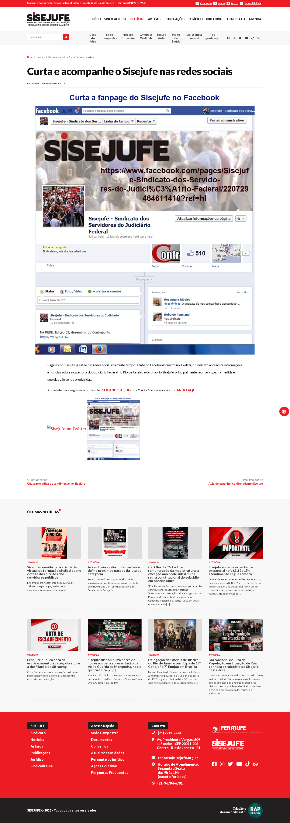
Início (96, 19)
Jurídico (196, 19)
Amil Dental (187, 52)
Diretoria (214, 19)
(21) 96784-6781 (170, 783)
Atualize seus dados (107, 753)
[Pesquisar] (66, 37)
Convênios (99, 746)
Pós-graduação (212, 36)
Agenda (255, 19)
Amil (187, 47)
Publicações (175, 19)
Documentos (101, 740)
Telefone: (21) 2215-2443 (131, 2)
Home (30, 57)
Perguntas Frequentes (109, 772)
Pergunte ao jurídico (107, 759)
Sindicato (38, 733)
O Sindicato (235, 19)
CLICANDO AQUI (115, 390)
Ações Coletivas (104, 766)
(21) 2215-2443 (169, 733)
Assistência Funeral (194, 36)
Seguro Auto (161, 36)
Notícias (137, 19)
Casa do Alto (92, 38)
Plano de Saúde (176, 38)
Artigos (154, 19)
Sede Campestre (109, 36)
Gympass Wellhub (146, 36)
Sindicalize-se (115, 19)
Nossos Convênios (128, 36)
